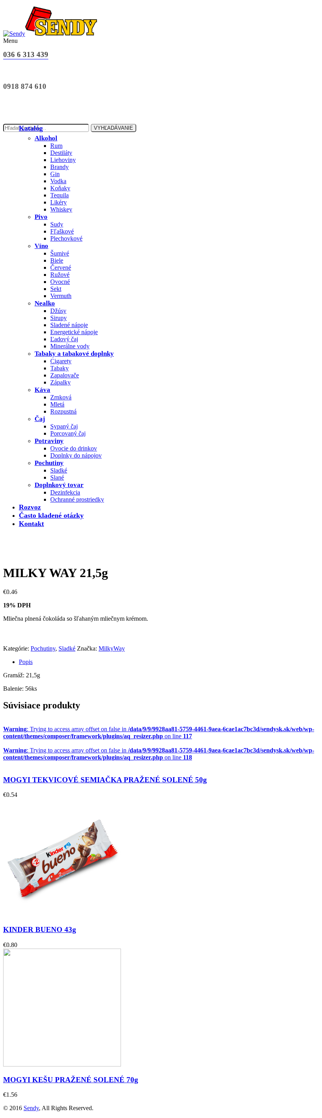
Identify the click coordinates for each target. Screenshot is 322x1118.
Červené (60, 267)
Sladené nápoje (69, 325)
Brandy (59, 167)
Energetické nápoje (74, 332)
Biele (56, 260)
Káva (42, 390)
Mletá (57, 404)
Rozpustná (63, 411)
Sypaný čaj (64, 426)
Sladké (58, 470)
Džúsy (58, 310)
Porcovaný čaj (68, 433)
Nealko (45, 303)
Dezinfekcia (65, 492)
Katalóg (31, 128)
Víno (41, 246)
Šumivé (59, 253)
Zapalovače (64, 375)
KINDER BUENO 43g (39, 929)
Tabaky (59, 368)
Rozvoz (30, 507)
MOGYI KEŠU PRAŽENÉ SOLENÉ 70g (70, 1080)
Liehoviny (63, 159)
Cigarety (60, 361)
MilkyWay (112, 648)
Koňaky (60, 188)
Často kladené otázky (51, 515)
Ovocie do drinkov (73, 448)
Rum (56, 145)
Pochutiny (49, 463)
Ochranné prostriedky (77, 499)
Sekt (55, 288)
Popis (26, 661)
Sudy (56, 224)
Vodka (58, 181)
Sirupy (58, 317)
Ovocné (60, 281)
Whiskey (61, 209)
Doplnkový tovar (59, 485)
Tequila (59, 195)
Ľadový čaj (64, 339)
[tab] (169, 662)
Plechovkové (66, 238)
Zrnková (60, 397)
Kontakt (31, 524)
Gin (55, 174)
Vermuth (60, 295)
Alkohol (46, 138)
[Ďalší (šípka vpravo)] (308, 559)
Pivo (41, 217)
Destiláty (61, 152)
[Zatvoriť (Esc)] (296, 8)
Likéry (58, 202)
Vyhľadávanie (113, 128)
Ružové (60, 274)
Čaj (40, 419)
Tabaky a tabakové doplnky (74, 353)
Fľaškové (62, 231)
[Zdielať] (278, 8)
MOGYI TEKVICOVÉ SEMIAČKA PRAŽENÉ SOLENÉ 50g (105, 780)
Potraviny (49, 441)
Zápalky (60, 382)
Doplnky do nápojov (76, 455)
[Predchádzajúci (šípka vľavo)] (13, 559)
